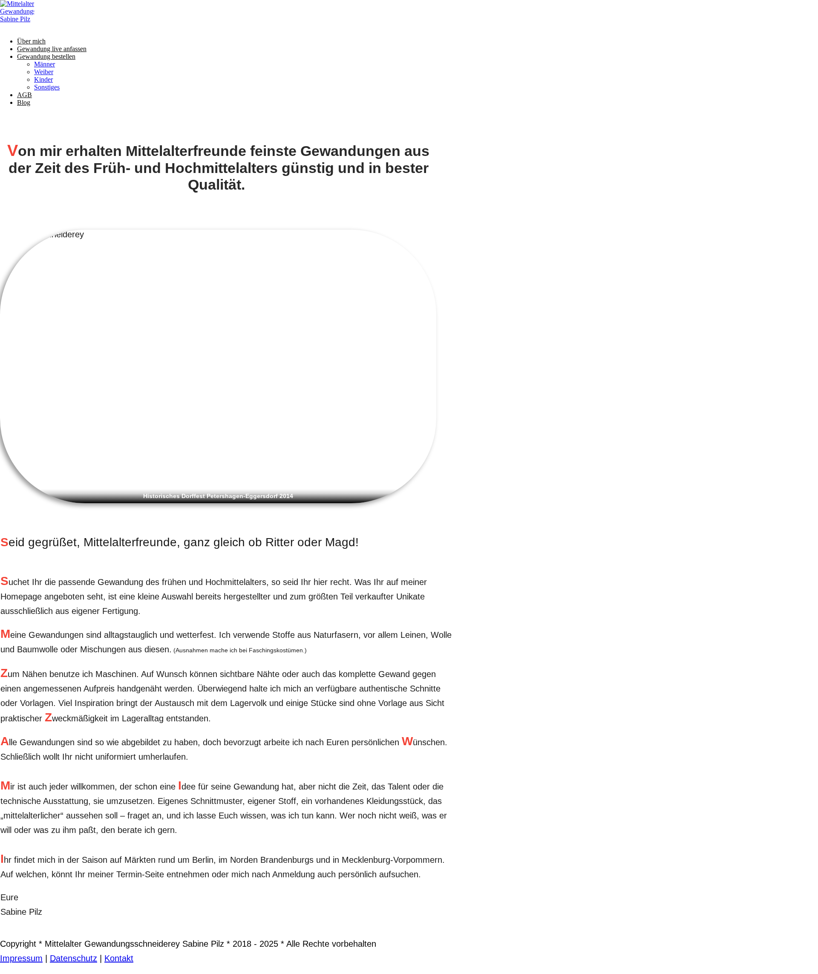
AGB (24, 94)
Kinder (43, 79)
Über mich (31, 41)
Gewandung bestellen (46, 56)
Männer (44, 64)
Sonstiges (47, 87)
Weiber (43, 71)
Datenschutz (73, 958)
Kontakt (118, 958)
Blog (23, 102)
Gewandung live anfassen (51, 48)
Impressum (21, 958)
